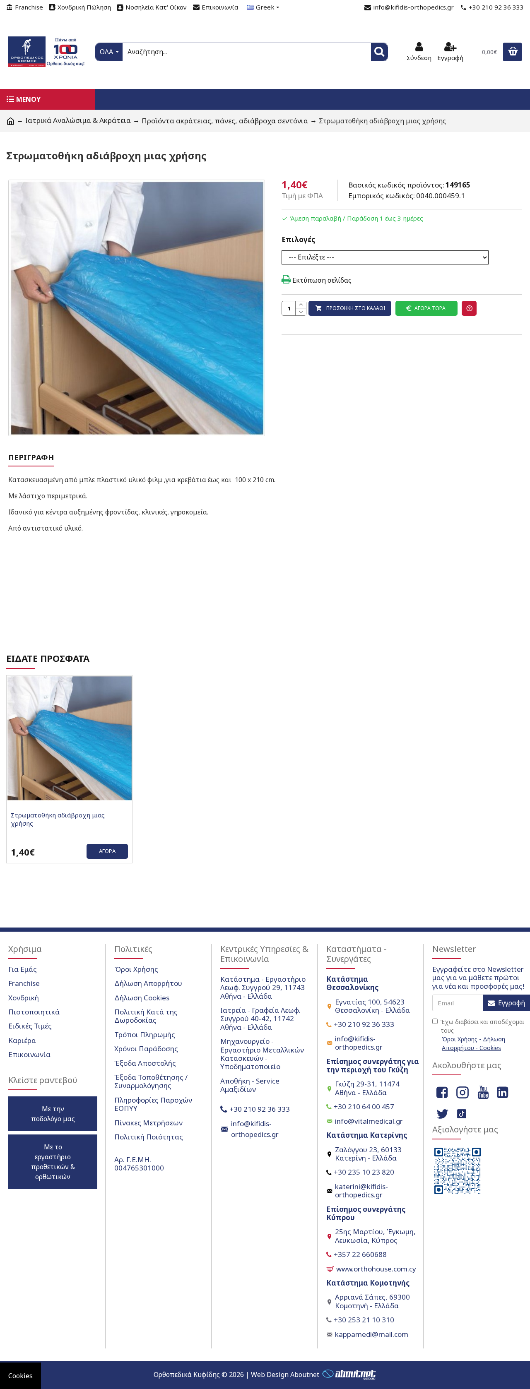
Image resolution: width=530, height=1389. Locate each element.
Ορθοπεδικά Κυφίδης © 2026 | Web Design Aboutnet (236, 1374)
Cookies (20, 1375)
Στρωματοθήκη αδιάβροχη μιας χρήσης (58, 819)
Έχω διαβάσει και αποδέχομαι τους (482, 1035)
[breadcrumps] (10, 120)
